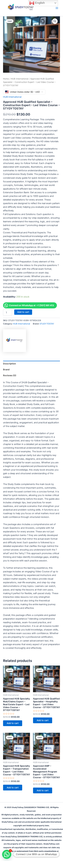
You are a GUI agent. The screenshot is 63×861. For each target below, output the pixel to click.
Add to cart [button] (13, 723)
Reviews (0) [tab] (9, 375)
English (39, 2)
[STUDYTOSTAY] (14, 340)
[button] (55, 21)
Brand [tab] (6, 369)
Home (6, 79)
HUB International (19, 79)
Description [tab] (9, 363)
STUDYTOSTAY (47, 323)
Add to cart (23, 312)
